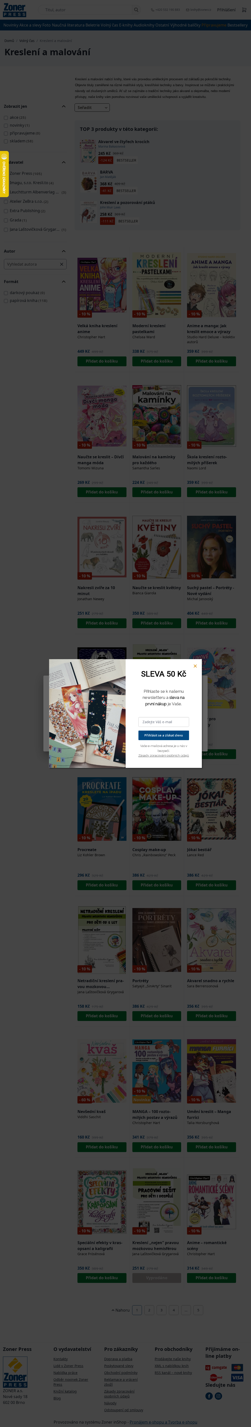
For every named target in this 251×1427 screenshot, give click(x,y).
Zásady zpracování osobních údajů (163, 755)
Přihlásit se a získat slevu (163, 735)
